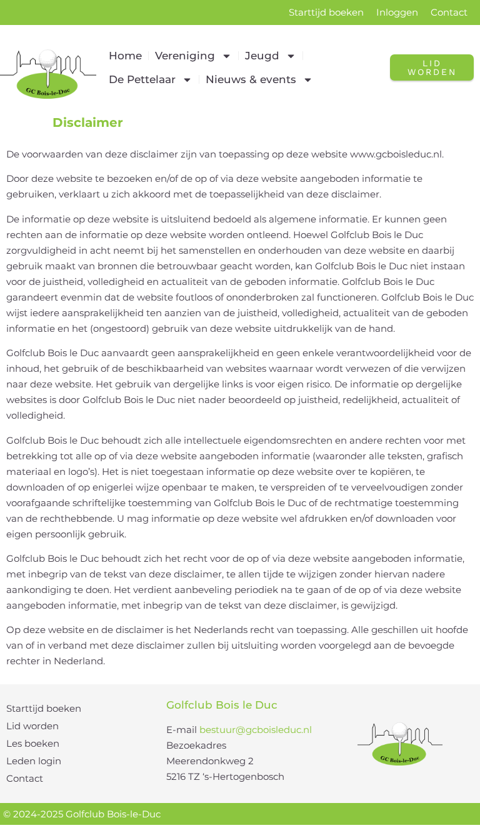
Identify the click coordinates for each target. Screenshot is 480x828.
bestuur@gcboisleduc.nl (255, 730)
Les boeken (32, 743)
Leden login (33, 761)
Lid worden (32, 726)
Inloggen (397, 12)
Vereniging (185, 55)
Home (125, 55)
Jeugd (262, 55)
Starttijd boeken (326, 12)
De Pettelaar (142, 79)
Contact (449, 12)
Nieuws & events (251, 79)
